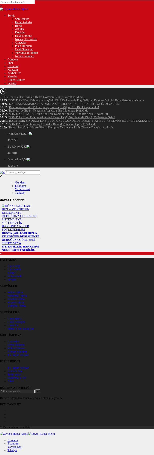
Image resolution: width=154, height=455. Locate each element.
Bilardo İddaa (16, 302)
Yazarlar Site (15, 371)
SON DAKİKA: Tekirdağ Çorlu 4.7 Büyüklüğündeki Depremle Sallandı (52, 124)
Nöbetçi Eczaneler (26, 39)
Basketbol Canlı (17, 378)
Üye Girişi (14, 266)
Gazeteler (20, 42)
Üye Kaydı (14, 269)
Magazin (13, 69)
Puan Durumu (23, 46)
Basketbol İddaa (17, 295)
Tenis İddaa (14, 374)
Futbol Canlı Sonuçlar (21, 328)
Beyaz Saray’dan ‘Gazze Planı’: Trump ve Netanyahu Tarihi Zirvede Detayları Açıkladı (61, 127)
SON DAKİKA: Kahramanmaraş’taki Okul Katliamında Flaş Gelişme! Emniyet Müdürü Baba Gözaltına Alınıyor (76, 100)
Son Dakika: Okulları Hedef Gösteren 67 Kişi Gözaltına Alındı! (46, 97)
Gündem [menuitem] (13, 440)
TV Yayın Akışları (18, 355)
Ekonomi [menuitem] (13, 443)
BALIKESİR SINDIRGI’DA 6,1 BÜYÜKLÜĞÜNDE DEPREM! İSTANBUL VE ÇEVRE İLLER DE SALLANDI (80, 120)
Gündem (13, 59)
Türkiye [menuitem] (12, 450)
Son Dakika (22, 18)
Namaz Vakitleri (24, 56)
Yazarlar (12, 76)
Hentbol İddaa (16, 299)
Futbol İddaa (15, 292)
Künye (12, 272)
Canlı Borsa (15, 318)
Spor (10, 62)
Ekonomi (13, 66)
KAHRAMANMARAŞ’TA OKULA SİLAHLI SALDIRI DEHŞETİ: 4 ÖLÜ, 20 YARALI (64, 103)
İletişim (12, 83)
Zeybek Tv (14, 73)
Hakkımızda (15, 276)
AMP (11, 381)
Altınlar (19, 29)
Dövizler (20, 32)
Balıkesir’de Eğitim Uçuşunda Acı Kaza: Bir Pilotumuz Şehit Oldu (48, 110)
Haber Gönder (23, 22)
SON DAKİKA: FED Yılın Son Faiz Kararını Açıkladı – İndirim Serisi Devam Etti (58, 113)
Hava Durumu (23, 35)
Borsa (18, 25)
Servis (11, 15)
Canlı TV (13, 325)
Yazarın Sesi (22, 189)
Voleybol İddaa (17, 305)
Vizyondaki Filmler (26, 52)
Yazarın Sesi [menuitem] (15, 446)
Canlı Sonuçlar (24, 49)
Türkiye (19, 192)
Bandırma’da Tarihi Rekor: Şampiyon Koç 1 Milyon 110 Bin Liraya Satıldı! (54, 107)
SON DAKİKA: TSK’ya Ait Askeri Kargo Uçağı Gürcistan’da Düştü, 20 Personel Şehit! (62, 117)
